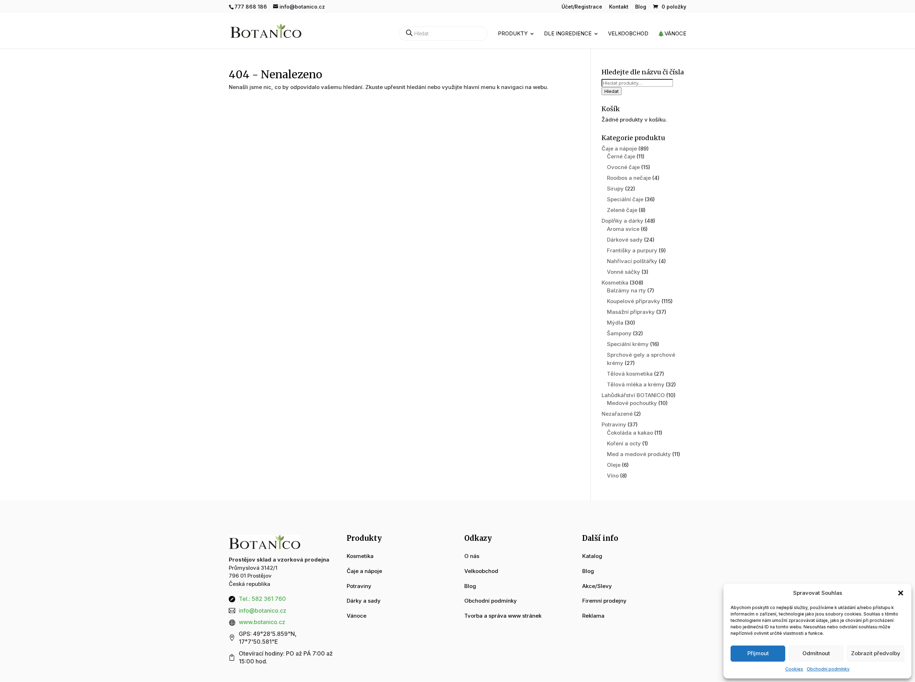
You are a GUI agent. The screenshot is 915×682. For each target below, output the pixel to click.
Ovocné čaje (623, 167)
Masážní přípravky (631, 311)
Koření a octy (624, 443)
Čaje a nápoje (619, 148)
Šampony (619, 333)
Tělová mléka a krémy (635, 384)
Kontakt (618, 7)
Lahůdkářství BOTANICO (633, 395)
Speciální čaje (625, 199)
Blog (640, 7)
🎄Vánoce (672, 34)
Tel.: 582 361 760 (262, 598)
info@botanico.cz (262, 610)
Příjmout (758, 653)
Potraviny (614, 424)
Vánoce (356, 615)
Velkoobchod (628, 34)
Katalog (592, 556)
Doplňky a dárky (622, 220)
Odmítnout (816, 653)
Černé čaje (621, 156)
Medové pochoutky (632, 403)
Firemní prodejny (604, 600)
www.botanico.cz (262, 622)
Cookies (794, 669)
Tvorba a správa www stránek (502, 615)
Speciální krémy (628, 344)
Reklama (593, 615)
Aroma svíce (623, 229)
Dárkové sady (625, 239)
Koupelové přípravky (633, 301)
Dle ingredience (568, 34)
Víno (613, 475)
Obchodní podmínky (828, 669)
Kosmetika (615, 282)
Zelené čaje (622, 210)
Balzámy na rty (626, 290)
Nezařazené (617, 413)
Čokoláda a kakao (630, 432)
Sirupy (615, 188)
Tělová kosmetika (630, 373)
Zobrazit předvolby (875, 653)
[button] (900, 593)
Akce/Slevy (597, 586)
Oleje (613, 464)
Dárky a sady (364, 600)
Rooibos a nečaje (629, 177)
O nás (471, 556)
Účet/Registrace (582, 7)
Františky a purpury (632, 250)
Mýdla (615, 322)
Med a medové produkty (639, 454)
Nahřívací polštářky (632, 261)
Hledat (611, 91)
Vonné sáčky (623, 271)
